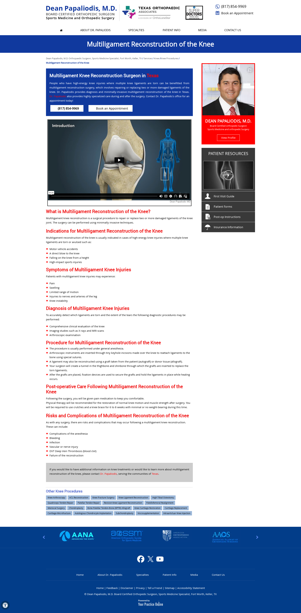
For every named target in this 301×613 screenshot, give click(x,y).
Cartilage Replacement (176, 508)
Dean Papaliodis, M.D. (228, 121)
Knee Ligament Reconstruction (133, 497)
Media (202, 30)
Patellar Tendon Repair (89, 502)
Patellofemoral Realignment (159, 502)
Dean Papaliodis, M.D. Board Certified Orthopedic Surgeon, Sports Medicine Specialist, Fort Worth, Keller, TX (152, 594)
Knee (157, 58)
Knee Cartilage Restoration (147, 508)
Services (148, 58)
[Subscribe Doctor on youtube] (160, 559)
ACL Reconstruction (78, 497)
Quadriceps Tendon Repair (60, 502)
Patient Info (171, 30)
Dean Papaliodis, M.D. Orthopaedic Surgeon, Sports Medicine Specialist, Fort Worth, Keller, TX (94, 58)
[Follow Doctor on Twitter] (150, 559)
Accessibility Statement (191, 588)
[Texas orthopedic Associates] (151, 12)
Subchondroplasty (124, 513)
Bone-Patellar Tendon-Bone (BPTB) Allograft (108, 508)
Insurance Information (228, 227)
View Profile (228, 137)
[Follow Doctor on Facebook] (141, 559)
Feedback (112, 588)
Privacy (140, 588)
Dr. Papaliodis (57, 96)
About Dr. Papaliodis (95, 30)
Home (80, 574)
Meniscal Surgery (56, 508)
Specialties (136, 30)
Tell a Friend (155, 588)
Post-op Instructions (227, 217)
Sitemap (170, 588)
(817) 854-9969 (233, 6)
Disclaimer (127, 588)
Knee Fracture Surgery (103, 497)
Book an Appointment (237, 13)
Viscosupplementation (148, 513)
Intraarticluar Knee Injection (176, 513)
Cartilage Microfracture (59, 513)
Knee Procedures (169, 58)
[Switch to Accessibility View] (5, 605)
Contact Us (232, 30)
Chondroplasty (76, 508)
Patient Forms (223, 207)
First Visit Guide (224, 196)
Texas (153, 75)
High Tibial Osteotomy (163, 497)
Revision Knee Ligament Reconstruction (123, 502)
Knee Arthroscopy (56, 497)
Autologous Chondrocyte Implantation (93, 513)
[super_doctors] (193, 12)
